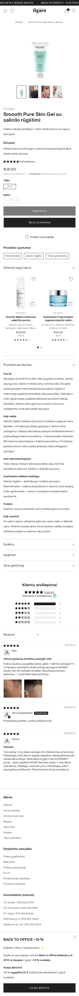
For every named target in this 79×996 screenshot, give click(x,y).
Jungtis (42, 480)
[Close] (72, 443)
